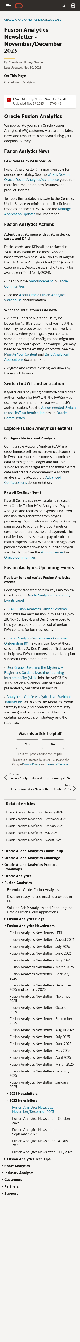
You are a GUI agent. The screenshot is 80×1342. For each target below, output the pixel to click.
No (53, 744)
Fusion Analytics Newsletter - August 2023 (33, 840)
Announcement (41, 281)
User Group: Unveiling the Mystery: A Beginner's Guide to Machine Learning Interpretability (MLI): (34, 672)
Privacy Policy (31, 764)
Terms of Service (57, 764)
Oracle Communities (20, 557)
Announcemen (52, 552)
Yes (27, 744)
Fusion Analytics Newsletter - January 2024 (34, 812)
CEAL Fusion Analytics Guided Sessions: (36, 609)
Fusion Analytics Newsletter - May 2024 (32, 832)
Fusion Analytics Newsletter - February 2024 (35, 826)
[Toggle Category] (2, 851)
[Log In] (73, 5)
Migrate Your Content (20, 354)
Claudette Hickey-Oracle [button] (26, 62)
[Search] (63, 5)
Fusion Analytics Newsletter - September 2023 (36, 819)
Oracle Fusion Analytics (19, 82)
